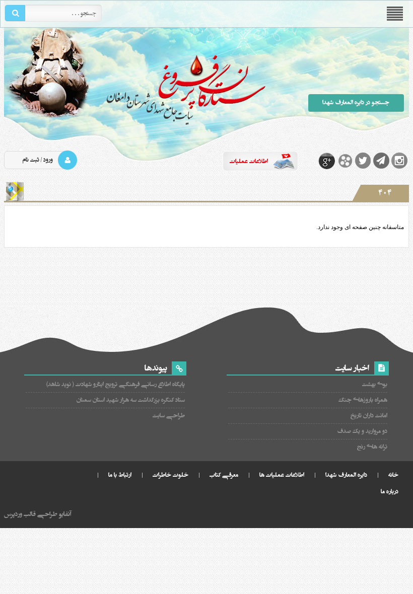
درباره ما (389, 491)
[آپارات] (345, 160)
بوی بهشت (374, 384)
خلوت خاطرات (170, 475)
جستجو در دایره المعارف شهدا (355, 102)
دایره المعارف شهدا (346, 475)
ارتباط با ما (119, 475)
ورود (48, 160)
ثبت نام (31, 160)
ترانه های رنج (372, 447)
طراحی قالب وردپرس (30, 514)
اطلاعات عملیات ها (281, 475)
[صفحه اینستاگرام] (399, 160)
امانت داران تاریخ (369, 415)
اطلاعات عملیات (249, 161)
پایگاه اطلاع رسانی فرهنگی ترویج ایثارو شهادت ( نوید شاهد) (115, 384)
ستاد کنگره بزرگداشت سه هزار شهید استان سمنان (130, 400)
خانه (393, 475)
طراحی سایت (168, 415)
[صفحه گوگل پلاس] (326, 160)
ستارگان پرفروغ (135, 89)
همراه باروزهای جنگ (362, 400)
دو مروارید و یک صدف (362, 431)
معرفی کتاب (224, 475)
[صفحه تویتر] (363, 160)
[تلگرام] (381, 160)
